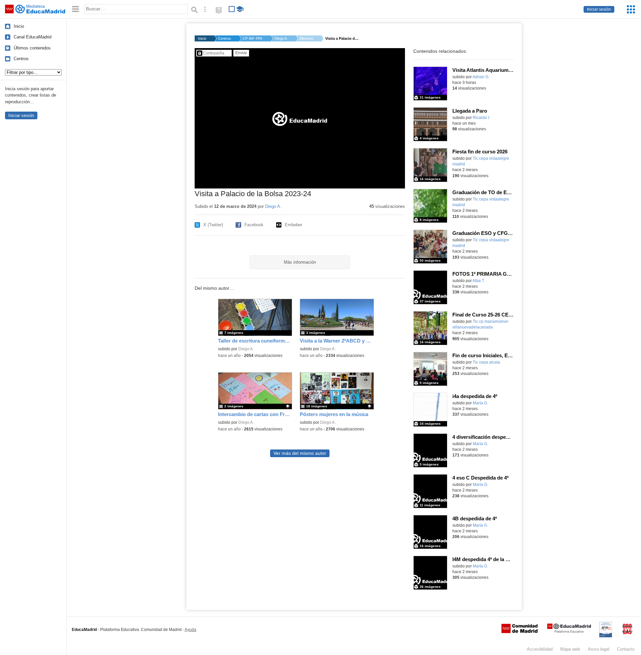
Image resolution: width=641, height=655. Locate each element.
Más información (300, 262)
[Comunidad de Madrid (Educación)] (519, 632)
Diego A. (281, 38)
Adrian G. (480, 77)
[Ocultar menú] (75, 9)
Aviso (598, 649)
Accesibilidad (540, 649)
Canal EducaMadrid (32, 36)
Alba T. (478, 281)
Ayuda (190, 629)
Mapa (570, 649)
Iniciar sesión (599, 9)
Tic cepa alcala (486, 362)
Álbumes (306, 38)
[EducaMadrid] (569, 631)
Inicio (19, 26)
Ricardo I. (481, 118)
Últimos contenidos (32, 47)
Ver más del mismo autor (299, 453)
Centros (21, 58)
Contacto (625, 649)
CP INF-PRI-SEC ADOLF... (253, 38)
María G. (480, 403)
